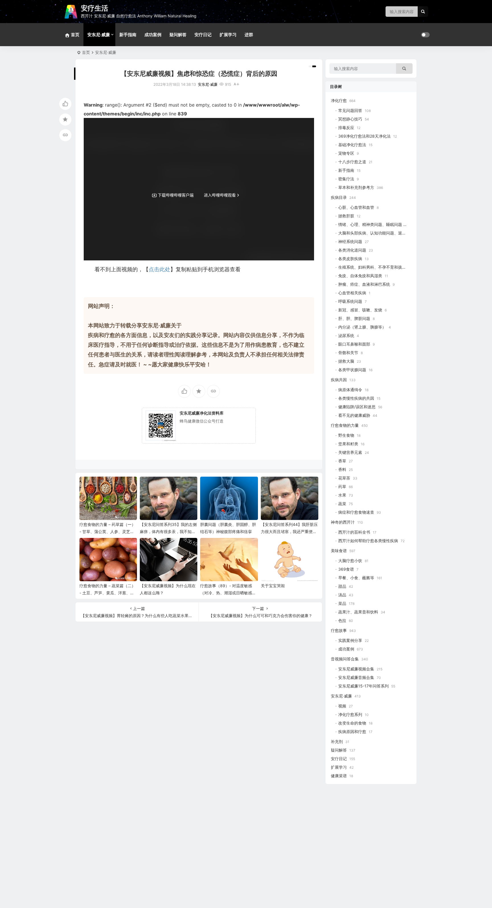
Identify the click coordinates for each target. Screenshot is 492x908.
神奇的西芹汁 (343, 522)
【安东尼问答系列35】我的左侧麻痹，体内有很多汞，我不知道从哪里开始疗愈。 (168, 531)
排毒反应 (346, 127)
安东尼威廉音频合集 (356, 677)
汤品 (342, 594)
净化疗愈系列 (350, 714)
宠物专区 (346, 153)
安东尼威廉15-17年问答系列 (363, 685)
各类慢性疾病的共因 (356, 398)
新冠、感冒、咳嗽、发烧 (360, 309)
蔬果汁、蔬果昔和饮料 (358, 611)
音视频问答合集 (345, 658)
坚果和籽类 (348, 443)
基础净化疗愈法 (352, 144)
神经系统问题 (350, 241)
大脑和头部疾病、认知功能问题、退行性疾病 (378, 232)
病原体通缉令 (350, 389)
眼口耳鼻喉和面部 (354, 344)
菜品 (342, 603)
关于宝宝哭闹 (273, 585)
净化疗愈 (339, 100)
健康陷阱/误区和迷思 (357, 406)
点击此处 (159, 269)
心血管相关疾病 (352, 292)
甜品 (342, 586)
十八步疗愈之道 (352, 161)
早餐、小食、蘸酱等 (356, 577)
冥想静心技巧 (350, 119)
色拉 (342, 620)
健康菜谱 (339, 775)
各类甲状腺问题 (352, 369)
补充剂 (337, 741)
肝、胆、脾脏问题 (354, 318)
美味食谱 (339, 550)
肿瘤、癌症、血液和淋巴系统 (364, 284)
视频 (342, 705)
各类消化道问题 (352, 250)
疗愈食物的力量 (345, 425)
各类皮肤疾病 (350, 258)
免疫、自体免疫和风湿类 (360, 275)
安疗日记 (203, 34)
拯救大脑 (346, 361)
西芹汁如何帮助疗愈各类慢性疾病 (368, 540)
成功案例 (152, 34)
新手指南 (127, 34)
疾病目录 (339, 197)
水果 (342, 495)
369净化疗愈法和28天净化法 (364, 136)
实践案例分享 (350, 640)
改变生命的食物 (352, 723)
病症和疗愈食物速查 (356, 512)
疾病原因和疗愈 (352, 731)
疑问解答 (177, 34)
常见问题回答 (350, 110)
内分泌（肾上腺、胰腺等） (362, 327)
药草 (342, 486)
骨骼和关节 (348, 352)
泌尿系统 (346, 335)
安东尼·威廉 (98, 34)
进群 (249, 34)
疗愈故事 (339, 630)
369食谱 (346, 569)
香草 (342, 460)
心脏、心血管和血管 (356, 207)
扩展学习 (228, 34)
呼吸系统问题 (350, 301)
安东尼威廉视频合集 (356, 668)
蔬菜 (342, 503)
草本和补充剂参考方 (356, 187)
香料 (342, 469)
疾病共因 (339, 379)
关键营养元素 (350, 452)
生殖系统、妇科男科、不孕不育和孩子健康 (376, 267)
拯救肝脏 (346, 215)
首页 (86, 52)
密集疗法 (346, 178)
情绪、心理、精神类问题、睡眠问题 (370, 224)
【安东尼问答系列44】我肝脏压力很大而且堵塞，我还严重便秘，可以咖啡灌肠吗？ (289, 531)
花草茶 (344, 478)
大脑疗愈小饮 (350, 560)
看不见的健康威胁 (354, 415)
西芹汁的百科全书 (354, 532)
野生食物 (346, 435)
